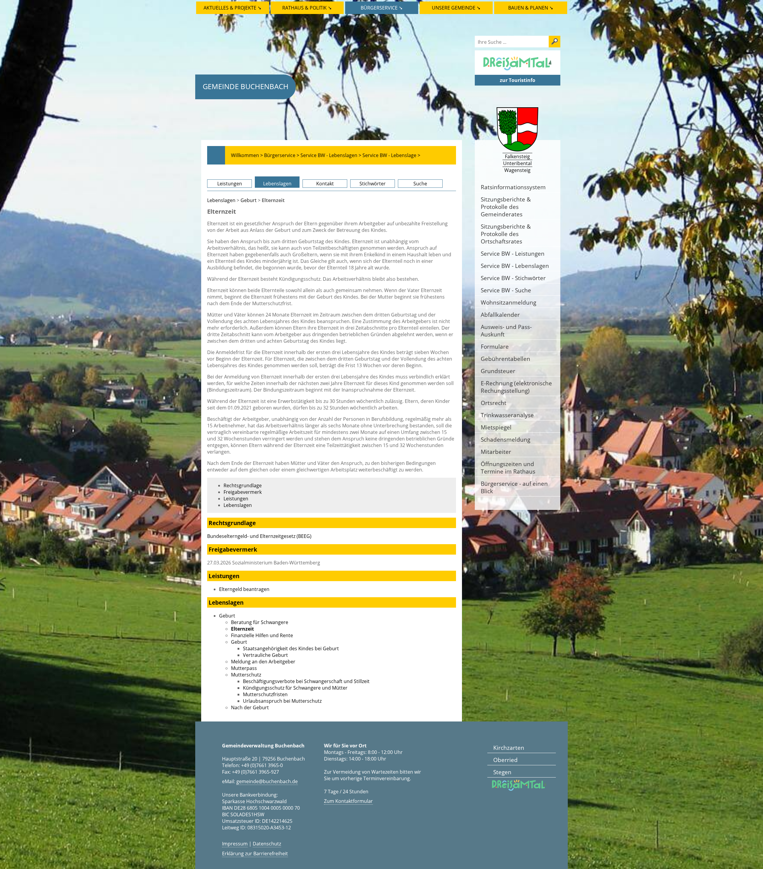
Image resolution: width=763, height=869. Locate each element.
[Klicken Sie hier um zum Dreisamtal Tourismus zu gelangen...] (517, 71)
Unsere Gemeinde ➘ (456, 7)
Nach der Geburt (250, 707)
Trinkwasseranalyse (507, 415)
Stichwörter (372, 183)
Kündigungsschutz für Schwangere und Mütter (295, 688)
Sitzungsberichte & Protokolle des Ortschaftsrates (506, 234)
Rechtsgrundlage (243, 485)
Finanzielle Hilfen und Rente (262, 635)
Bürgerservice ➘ (382, 7)
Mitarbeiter (496, 451)
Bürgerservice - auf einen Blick (514, 487)
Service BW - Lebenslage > (391, 155)
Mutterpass (244, 668)
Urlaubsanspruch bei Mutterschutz (282, 701)
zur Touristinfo (517, 80)
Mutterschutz (246, 674)
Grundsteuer (498, 371)
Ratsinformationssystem (513, 187)
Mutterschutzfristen (265, 694)
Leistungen (229, 183)
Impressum (235, 843)
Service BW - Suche (506, 290)
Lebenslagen (277, 183)
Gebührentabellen (505, 358)
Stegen (502, 772)
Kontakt (325, 183)
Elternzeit (242, 629)
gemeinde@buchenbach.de (267, 781)
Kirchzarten (508, 747)
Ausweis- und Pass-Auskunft (506, 330)
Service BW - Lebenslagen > (330, 155)
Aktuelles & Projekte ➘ (232, 7)
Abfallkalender (500, 314)
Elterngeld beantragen (244, 589)
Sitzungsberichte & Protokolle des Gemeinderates (506, 206)
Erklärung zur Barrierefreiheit (255, 853)
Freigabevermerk (243, 492)
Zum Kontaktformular (348, 801)
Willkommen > (247, 155)
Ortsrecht (493, 402)
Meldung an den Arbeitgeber (263, 661)
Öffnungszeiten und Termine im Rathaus (508, 467)
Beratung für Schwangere (259, 622)
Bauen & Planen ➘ (530, 7)
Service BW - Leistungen (513, 253)
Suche (420, 183)
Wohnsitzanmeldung (508, 302)
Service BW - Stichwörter (513, 278)
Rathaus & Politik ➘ (307, 7)
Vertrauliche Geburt (265, 655)
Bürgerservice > (281, 155)
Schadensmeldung (505, 439)
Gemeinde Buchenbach (246, 86)
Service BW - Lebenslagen (515, 265)
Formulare (495, 346)
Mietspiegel (496, 427)
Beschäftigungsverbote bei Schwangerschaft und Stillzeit (306, 681)
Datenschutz (267, 843)
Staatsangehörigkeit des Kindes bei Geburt (291, 648)
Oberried (505, 760)
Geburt (249, 200)
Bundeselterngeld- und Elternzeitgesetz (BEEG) (259, 536)
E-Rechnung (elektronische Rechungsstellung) (516, 386)
